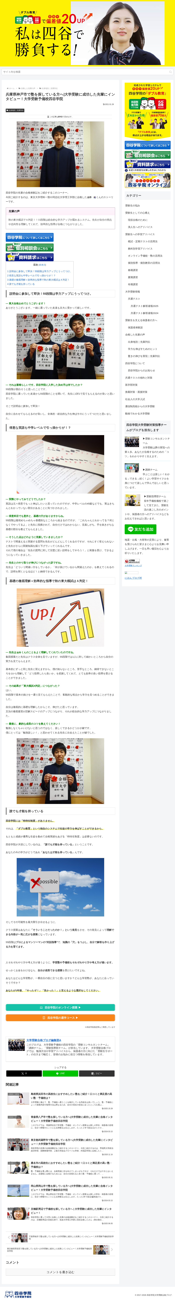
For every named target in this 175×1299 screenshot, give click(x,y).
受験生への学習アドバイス (140, 234)
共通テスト (134, 298)
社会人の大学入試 (135, 399)
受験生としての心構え (137, 212)
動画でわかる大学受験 (137, 413)
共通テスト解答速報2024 (144, 313)
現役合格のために (138, 220)
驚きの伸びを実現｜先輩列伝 (144, 356)
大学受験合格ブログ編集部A (43, 1040)
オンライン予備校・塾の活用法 (145, 255)
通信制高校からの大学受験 (140, 406)
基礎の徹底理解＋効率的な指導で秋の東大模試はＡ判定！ (38, 280)
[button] (170, 71)
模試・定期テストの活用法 (143, 241)
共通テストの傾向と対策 (138, 377)
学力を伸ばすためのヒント (143, 349)
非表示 (42, 265)
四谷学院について (135, 363)
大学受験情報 (132, 291)
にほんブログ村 (133, 578)
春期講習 (133, 270)
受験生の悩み (132, 205)
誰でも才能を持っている (21, 284)
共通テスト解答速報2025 (144, 306)
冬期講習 (133, 284)
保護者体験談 (135, 327)
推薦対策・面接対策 (136, 392)
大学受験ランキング (133, 565)
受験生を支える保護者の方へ (141, 320)
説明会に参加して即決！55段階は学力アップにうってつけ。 (39, 271)
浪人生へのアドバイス (140, 227)
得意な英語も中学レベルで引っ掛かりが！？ (31, 275)
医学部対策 (131, 384)
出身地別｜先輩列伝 (16, 110)
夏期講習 (133, 277)
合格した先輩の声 (135, 334)
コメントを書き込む (60, 1272)
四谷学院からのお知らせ (141, 370)
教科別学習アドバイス (140, 248)
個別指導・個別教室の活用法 (144, 263)
